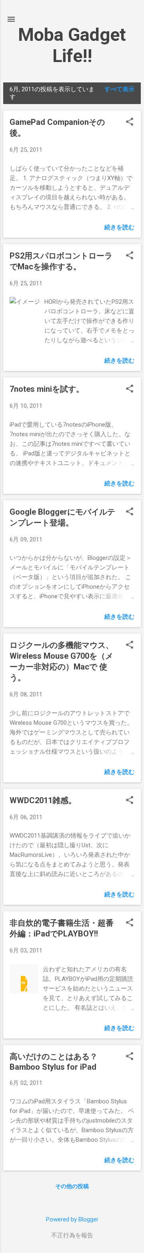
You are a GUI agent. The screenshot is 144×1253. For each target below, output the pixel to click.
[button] (129, 122)
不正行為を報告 (72, 1235)
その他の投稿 (72, 1186)
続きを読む (119, 227)
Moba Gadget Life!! (72, 45)
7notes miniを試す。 (47, 389)
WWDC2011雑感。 (43, 800)
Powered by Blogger (72, 1219)
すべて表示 (119, 89)
